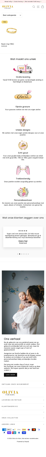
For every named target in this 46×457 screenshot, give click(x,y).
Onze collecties (10, 418)
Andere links (8, 424)
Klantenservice (10, 406)
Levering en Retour (12, 400)
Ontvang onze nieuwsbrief (15, 384)
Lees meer (10, 374)
